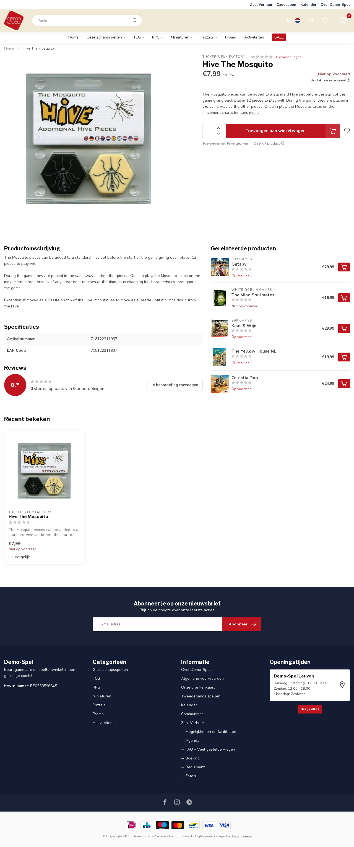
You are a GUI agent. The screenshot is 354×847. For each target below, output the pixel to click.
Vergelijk (22, 557)
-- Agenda (190, 740)
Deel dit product (267, 143)
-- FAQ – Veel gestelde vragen (208, 749)
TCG (137, 37)
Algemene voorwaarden (202, 678)
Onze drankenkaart (198, 687)
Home (73, 37)
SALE (279, 37)
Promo (230, 37)
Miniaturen (180, 37)
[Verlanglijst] (325, 20)
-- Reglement (193, 767)
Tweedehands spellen (200, 696)
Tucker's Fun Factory (223, 56)
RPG (156, 37)
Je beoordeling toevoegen (174, 385)
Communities (192, 714)
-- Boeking (190, 758)
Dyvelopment (241, 836)
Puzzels (207, 37)
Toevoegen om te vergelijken (225, 143)
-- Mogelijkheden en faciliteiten (208, 731)
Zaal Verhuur (261, 4)
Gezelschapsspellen (104, 37)
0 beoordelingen (288, 57)
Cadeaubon (286, 4)
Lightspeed (183, 836)
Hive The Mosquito (38, 48)
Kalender (308, 4)
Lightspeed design (210, 836)
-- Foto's (188, 776)
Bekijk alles (310, 709)
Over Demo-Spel (335, 4)
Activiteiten (254, 37)
